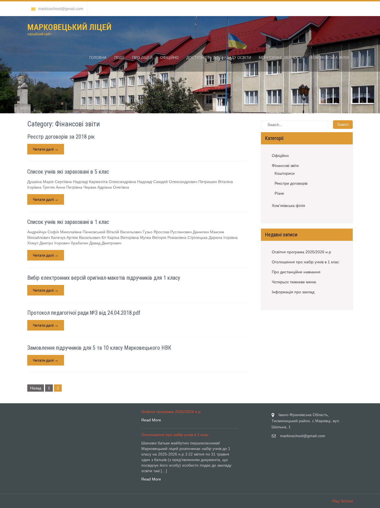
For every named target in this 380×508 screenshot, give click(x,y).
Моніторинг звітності (281, 58)
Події (119, 58)
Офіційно (169, 58)
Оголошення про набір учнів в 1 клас (305, 262)
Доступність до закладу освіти (218, 58)
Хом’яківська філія (329, 58)
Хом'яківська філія (288, 205)
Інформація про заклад (293, 292)
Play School (342, 501)
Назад (35, 388)
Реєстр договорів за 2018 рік (61, 136)
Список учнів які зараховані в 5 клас (68, 171)
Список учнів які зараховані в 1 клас (68, 222)
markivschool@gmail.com (60, 8)
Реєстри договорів (291, 183)
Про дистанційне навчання (296, 272)
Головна (98, 58)
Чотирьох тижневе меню (294, 282)
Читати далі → (45, 149)
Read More (151, 420)
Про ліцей (142, 58)
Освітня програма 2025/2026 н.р (301, 252)
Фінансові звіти (285, 165)
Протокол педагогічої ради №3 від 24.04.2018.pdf (83, 312)
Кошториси (285, 173)
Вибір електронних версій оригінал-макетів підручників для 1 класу (103, 277)
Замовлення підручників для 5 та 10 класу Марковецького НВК (99, 347)
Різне (279, 193)
